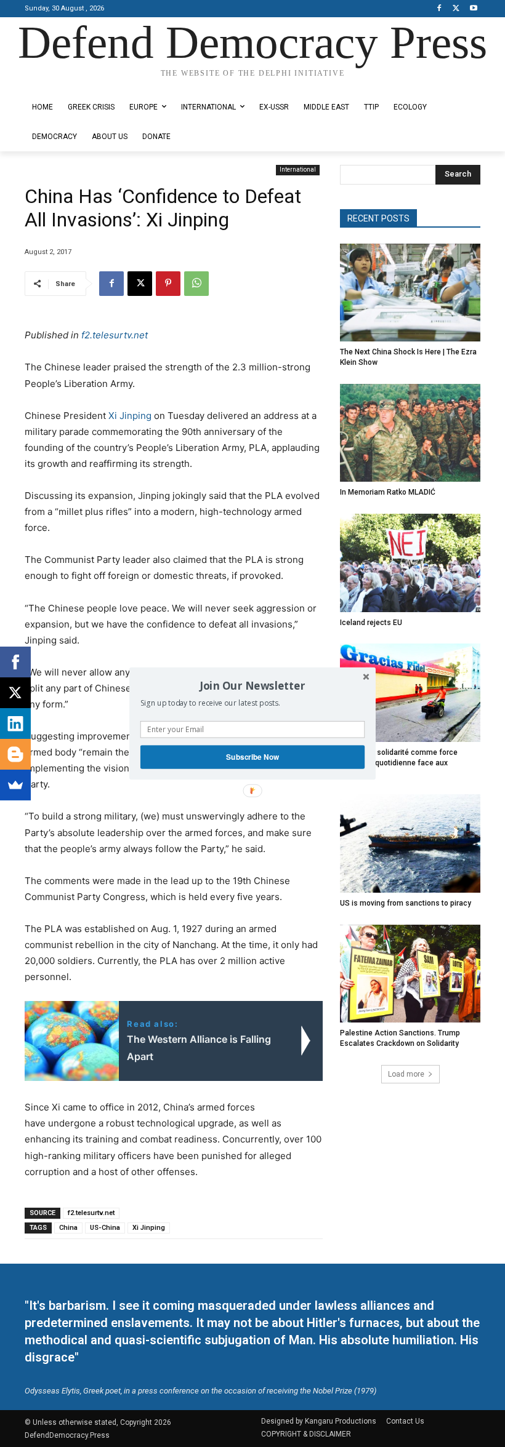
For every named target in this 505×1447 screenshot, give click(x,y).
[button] (252, 685)
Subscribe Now (252, 757)
